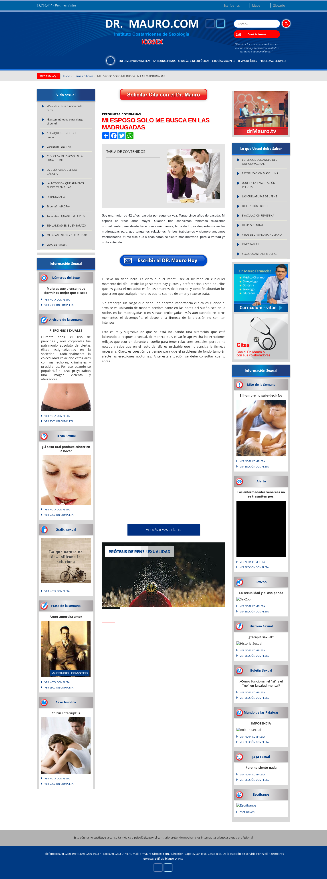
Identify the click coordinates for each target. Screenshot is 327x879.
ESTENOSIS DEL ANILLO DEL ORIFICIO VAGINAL (259, 162)
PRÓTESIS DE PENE (127, 551)
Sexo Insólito (66, 702)
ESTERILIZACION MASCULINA (260, 173)
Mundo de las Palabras (261, 712)
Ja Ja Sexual (261, 757)
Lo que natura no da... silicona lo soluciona (66, 557)
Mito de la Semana (261, 384)
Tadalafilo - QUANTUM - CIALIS (66, 216)
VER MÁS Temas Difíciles (163, 530)
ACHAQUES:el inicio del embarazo (61, 135)
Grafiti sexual (66, 529)
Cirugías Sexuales (223, 60)
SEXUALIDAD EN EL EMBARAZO (66, 225)
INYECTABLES (250, 244)
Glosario (279, 5)
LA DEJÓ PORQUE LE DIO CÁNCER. (62, 172)
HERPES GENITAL (252, 225)
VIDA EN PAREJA (57, 245)
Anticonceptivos (164, 60)
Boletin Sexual (261, 670)
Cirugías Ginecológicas (193, 60)
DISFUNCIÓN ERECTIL (255, 206)
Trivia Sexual (66, 436)
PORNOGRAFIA (56, 197)
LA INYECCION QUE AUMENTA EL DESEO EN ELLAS (66, 185)
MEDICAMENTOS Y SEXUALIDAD (67, 235)
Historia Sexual (261, 626)
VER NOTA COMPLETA (57, 299)
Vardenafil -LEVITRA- (59, 147)
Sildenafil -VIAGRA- (58, 206)
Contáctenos (257, 34)
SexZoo (261, 582)
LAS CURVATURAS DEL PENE (259, 196)
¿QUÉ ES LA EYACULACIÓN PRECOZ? (258, 185)
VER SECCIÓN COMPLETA (58, 305)
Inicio (66, 76)
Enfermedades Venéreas (134, 60)
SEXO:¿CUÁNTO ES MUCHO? (259, 254)
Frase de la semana (66, 606)
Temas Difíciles (247, 60)
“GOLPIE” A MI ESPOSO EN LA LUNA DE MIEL (65, 158)
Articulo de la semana (66, 319)
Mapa (256, 5)
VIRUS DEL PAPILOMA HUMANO (262, 235)
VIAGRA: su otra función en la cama (65, 108)
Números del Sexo (66, 277)
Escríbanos (232, 5)
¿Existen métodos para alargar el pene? (66, 121)
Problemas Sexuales (273, 60)
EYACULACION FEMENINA (258, 215)
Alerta (261, 481)
